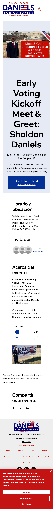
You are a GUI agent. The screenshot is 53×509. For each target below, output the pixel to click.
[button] (40, 9)
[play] (17, 332)
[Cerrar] (49, 473)
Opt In (26, 492)
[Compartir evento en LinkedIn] (27, 408)
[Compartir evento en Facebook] (13, 408)
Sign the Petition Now (26, 445)
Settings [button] (26, 504)
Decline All (26, 498)
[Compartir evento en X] (20, 408)
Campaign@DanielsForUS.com (26, 438)
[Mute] (17, 338)
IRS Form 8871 (26, 442)
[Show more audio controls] (36, 338)
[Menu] (46, 9)
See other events (27, 184)
